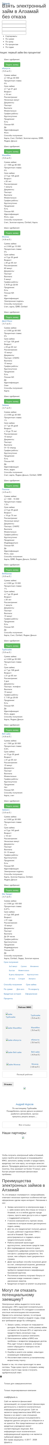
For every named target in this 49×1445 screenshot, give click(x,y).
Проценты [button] (8, 998)
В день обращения (16, 974)
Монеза (5, 236)
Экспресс (32, 978)
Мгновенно (34, 966)
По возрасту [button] (33, 989)
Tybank (6, 3)
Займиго (6, 809)
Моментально (23, 970)
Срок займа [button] (31, 984)
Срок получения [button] (11, 962)
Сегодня (21, 978)
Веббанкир (7, 573)
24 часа (12, 978)
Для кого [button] (20, 989)
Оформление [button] (31, 993)
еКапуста (6, 68)
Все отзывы (24, 1124)
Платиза (5, 489)
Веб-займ (6, 733)
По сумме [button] (8, 989)
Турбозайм (7, 649)
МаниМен (6, 155)
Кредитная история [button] (12, 993)
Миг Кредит (7, 893)
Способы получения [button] (13, 984)
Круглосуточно (32, 974)
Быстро (12, 970)
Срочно (24, 966)
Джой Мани (7, 320)
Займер (5, 405)
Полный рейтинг (25, 1074)
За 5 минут (13, 966)
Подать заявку (12, 64)
